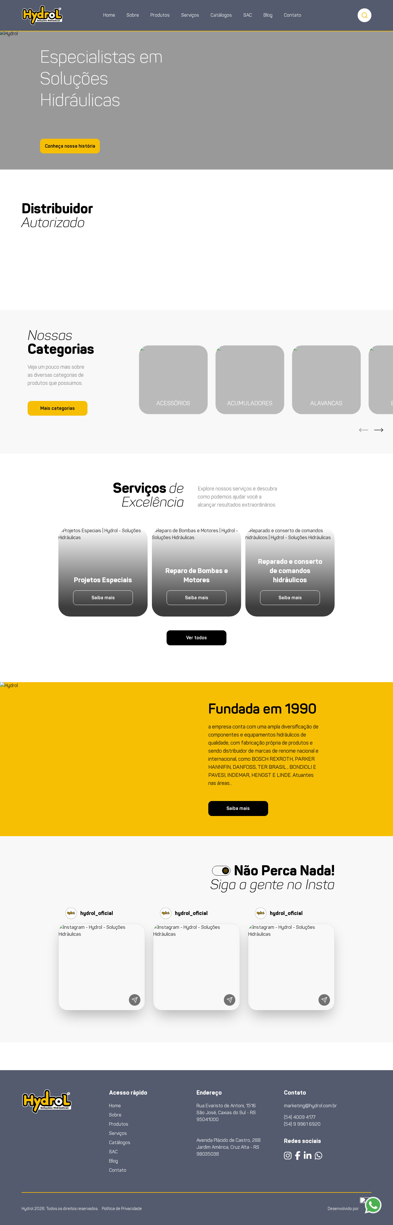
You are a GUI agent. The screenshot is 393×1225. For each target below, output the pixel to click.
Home (109, 15)
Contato (292, 15)
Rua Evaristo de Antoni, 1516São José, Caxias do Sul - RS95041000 (226, 1112)
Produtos (160, 15)
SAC (247, 15)
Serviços (190, 15)
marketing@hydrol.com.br (310, 1105)
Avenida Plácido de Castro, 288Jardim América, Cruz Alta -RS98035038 (229, 1147)
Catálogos (221, 15)
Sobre (133, 15)
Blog (268, 15)
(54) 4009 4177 (299, 1117)
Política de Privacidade (122, 1208)
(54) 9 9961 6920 (302, 1124)
